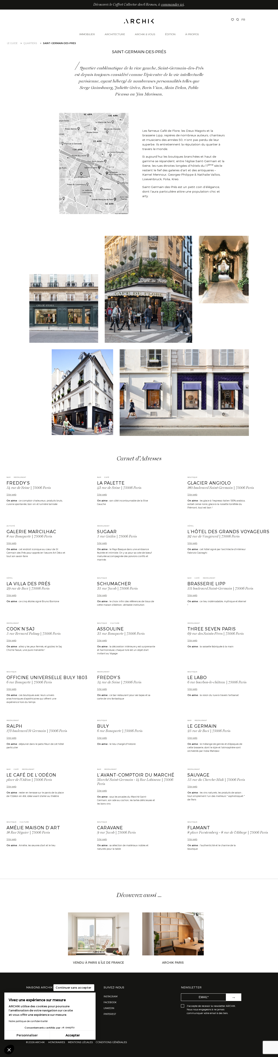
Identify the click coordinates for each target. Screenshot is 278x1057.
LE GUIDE (12, 43)
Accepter (73, 1035)
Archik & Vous (145, 34)
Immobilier (87, 34)
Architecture (115, 34)
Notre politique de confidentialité (28, 1020)
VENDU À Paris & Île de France (98, 962)
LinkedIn (109, 1008)
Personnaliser (27, 1035)
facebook (110, 1002)
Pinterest (110, 1013)
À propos (192, 34)
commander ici (172, 5)
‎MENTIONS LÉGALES (80, 1042)
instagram (110, 996)
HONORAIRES (57, 1042)
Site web (11, 494)
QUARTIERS (30, 43)
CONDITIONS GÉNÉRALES (111, 1042)
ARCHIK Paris (173, 962)
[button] (9, 1049)
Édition (170, 34)
